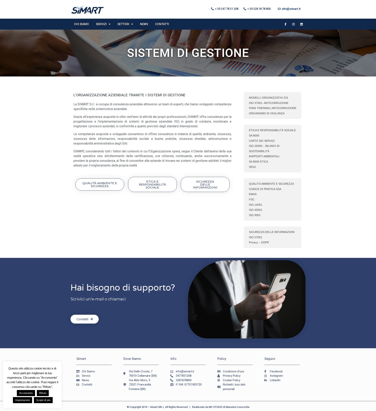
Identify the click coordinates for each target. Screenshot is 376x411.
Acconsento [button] (26, 393)
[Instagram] (293, 24)
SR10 (252, 166)
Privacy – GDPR (259, 242)
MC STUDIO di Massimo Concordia (229, 407)
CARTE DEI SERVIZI (262, 140)
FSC (251, 199)
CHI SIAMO (81, 24)
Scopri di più (43, 400)
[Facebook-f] (285, 24)
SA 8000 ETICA (258, 161)
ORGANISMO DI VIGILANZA (267, 113)
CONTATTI (162, 24)
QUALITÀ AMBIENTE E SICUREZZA (271, 183)
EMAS (253, 194)
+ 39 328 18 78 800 (258, 8)
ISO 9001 (255, 215)
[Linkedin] (302, 24)
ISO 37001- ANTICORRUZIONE (268, 103)
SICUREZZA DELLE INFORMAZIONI (272, 232)
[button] (99, 184)
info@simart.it (291, 8)
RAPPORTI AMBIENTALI (264, 156)
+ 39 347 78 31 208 (226, 8)
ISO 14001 (255, 204)
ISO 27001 (255, 237)
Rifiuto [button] (42, 393)
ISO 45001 (255, 209)
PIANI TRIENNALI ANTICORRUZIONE (272, 108)
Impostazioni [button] (22, 400)
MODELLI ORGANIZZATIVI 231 (268, 97)
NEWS (144, 24)
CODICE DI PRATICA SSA (265, 189)
